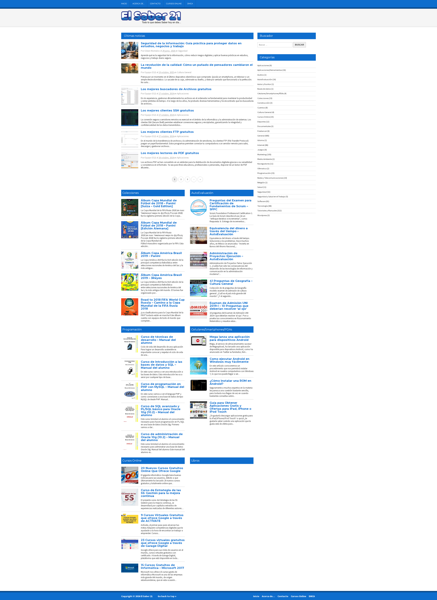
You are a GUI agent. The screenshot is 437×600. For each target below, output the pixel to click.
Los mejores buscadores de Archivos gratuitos (176, 89)
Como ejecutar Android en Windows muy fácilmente (229, 360)
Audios (260, 75)
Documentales (264, 126)
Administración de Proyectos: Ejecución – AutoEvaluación (226, 256)
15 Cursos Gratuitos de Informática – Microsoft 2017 (162, 566)
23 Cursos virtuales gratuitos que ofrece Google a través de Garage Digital (163, 543)
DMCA (190, 3)
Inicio (124, 3)
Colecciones (130, 193)
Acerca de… (138, 3)
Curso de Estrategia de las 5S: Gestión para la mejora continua (161, 493)
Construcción (263, 103)
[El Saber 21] (151, 23)
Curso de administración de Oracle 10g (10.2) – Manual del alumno (162, 437)
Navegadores (263, 163)
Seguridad (182, 50)
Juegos (260, 149)
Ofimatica (261, 168)
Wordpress (262, 215)
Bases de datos (264, 89)
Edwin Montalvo (152, 50)
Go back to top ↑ (167, 596)
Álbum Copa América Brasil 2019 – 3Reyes (161, 276)
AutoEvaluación (202, 193)
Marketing (261, 154)
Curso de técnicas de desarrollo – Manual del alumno (158, 339)
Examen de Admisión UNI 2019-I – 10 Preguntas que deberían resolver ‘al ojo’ (229, 306)
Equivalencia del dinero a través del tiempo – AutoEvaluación (229, 231)
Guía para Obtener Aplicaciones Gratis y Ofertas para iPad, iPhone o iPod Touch (230, 407)
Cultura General (184, 72)
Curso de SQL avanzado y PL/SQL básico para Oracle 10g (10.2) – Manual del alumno (160, 410)
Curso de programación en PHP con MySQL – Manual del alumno (162, 387)
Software (261, 201)
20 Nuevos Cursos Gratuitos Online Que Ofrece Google (162, 469)
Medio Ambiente (264, 159)
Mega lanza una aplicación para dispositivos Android (230, 338)
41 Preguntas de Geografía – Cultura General (231, 282)
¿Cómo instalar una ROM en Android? (230, 382)
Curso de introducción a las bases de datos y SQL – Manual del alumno (161, 364)
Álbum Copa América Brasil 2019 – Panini (161, 254)
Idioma (260, 140)
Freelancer (262, 131)
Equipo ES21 (150, 72)
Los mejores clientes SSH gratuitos (167, 110)
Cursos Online (174, 3)
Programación (132, 329)
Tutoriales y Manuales (267, 210)
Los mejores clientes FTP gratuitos (167, 132)
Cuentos (261, 107)
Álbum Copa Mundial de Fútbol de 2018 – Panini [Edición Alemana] (159, 225)
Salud (260, 187)
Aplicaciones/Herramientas (269, 70)
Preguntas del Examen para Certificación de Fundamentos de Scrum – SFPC (230, 205)
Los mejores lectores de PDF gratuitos (170, 153)
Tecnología (262, 206)
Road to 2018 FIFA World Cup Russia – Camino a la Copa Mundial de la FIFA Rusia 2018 (163, 304)
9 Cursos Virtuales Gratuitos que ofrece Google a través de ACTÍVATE (162, 518)
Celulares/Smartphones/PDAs (211, 329)
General (260, 135)
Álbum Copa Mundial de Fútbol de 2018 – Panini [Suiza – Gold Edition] (159, 203)
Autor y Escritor (264, 84)
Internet (260, 145)
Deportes (261, 121)
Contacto (155, 3)
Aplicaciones (183, 93)
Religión (261, 182)
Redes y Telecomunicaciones (270, 178)
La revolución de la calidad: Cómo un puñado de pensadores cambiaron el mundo (197, 66)
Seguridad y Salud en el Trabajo (271, 196)
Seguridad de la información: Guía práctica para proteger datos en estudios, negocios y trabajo (191, 45)
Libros (195, 460)
